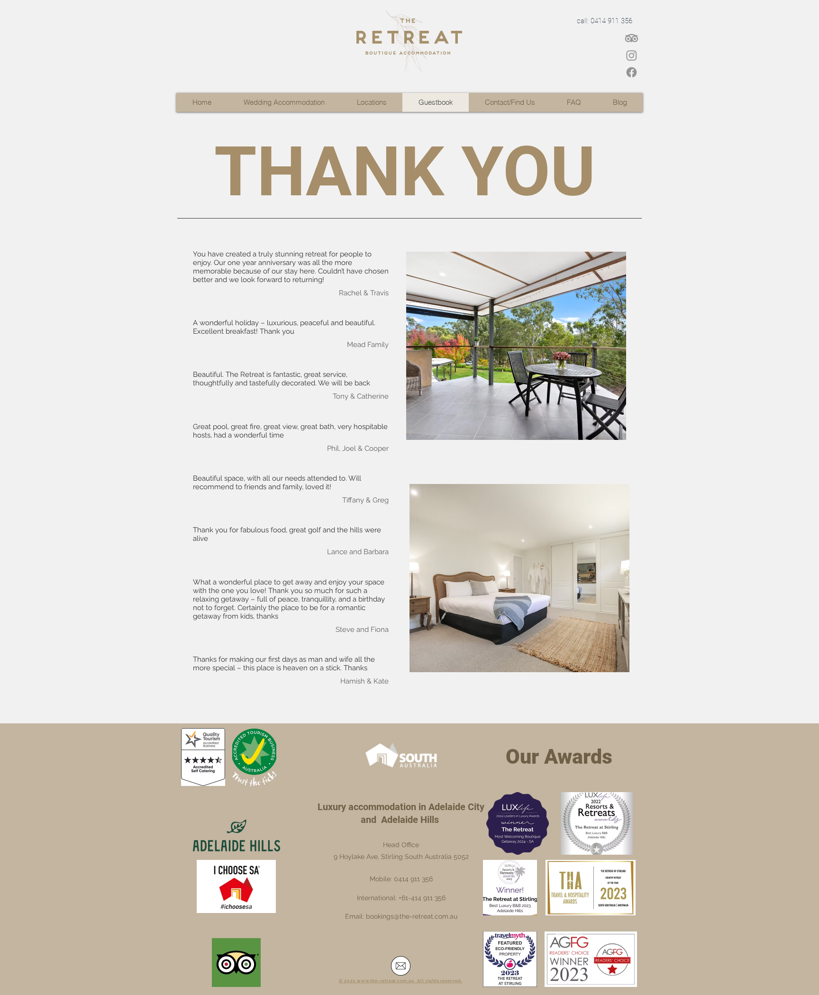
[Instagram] (631, 55)
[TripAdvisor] (631, 38)
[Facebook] (631, 72)
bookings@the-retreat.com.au (411, 916)
